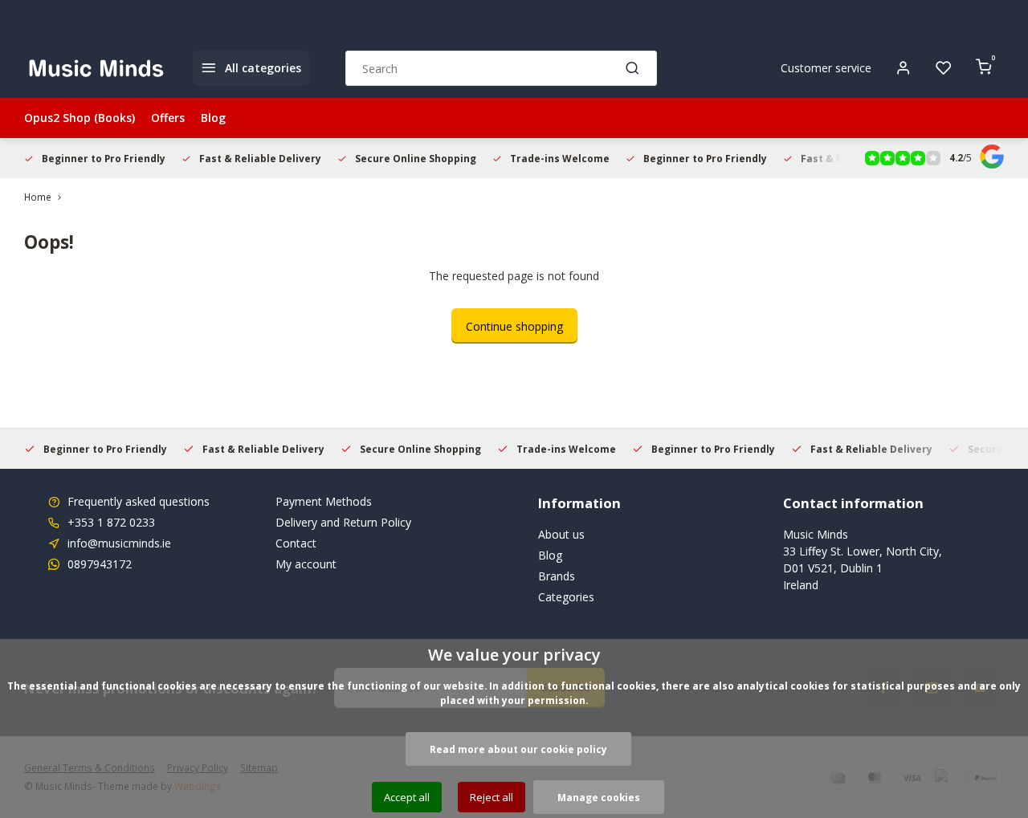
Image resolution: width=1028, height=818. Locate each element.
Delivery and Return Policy (343, 522)
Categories (566, 596)
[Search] (633, 68)
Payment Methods (323, 501)
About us (561, 534)
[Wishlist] (944, 68)
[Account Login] (903, 68)
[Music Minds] (96, 68)
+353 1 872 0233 (111, 522)
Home (37, 196)
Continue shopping (514, 326)
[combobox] (501, 68)
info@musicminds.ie (119, 543)
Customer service (826, 67)
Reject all (491, 797)
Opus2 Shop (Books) (79, 117)
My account (306, 564)
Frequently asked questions (138, 501)
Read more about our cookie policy (518, 749)
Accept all (407, 797)
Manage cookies (598, 797)
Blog (213, 117)
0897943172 (99, 564)
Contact (295, 543)
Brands (556, 576)
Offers (168, 117)
